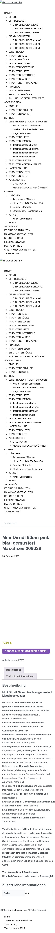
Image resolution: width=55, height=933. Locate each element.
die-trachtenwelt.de (17, 909)
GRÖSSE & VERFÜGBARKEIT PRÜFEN (26, 651)
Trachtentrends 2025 (14, 928)
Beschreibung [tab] (13, 669)
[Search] (4, 518)
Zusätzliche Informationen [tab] (20, 676)
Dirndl (7, 916)
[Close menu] (1, 264)
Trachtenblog (10, 924)
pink (27, 893)
